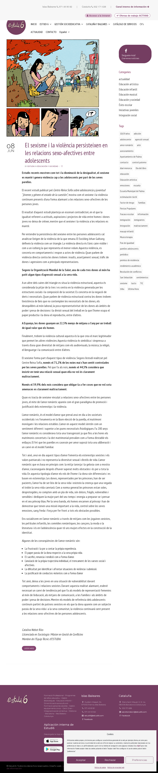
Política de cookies (100, 767)
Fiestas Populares (128, 208)
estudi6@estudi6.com (94, 715)
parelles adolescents (129, 248)
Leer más (29, 648)
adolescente (125, 139)
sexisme (123, 283)
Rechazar (110, 760)
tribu (122, 288)
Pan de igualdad (127, 242)
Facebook (88, 719)
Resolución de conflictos (131, 271)
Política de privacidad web (115, 767)
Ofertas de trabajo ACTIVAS (133, 15)
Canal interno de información (131, 6)
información (143, 214)
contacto (124, 162)
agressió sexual (142, 139)
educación (124, 173)
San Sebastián (126, 277)
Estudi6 (31, 166)
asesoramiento (126, 150)
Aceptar (81, 760)
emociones (125, 185)
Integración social (128, 115)
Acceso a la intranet (99, 15)
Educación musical (128, 94)
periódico (124, 254)
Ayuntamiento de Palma (131, 156)
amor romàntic (126, 145)
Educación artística (128, 84)
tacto (133, 283)
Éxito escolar (125, 105)
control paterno (139, 162)
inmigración (125, 219)
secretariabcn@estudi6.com (134, 712)
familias (141, 202)
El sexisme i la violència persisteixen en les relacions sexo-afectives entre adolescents (66, 152)
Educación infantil (128, 89)
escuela (137, 185)
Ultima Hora (133, 288)
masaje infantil (127, 231)
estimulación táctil (128, 196)
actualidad (124, 79)
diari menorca (126, 168)
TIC (141, 283)
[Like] (62, 166)
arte (139, 145)
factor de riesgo (127, 202)
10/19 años (125, 133)
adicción (137, 133)
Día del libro (141, 168)
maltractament (141, 225)
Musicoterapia (126, 237)
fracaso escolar (127, 214)
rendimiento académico (130, 265)
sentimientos (142, 277)
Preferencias (139, 760)
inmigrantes (139, 219)
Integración (125, 225)
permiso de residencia (129, 260)
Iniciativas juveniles (129, 110)
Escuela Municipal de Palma (132, 191)
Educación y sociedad (47, 166)
